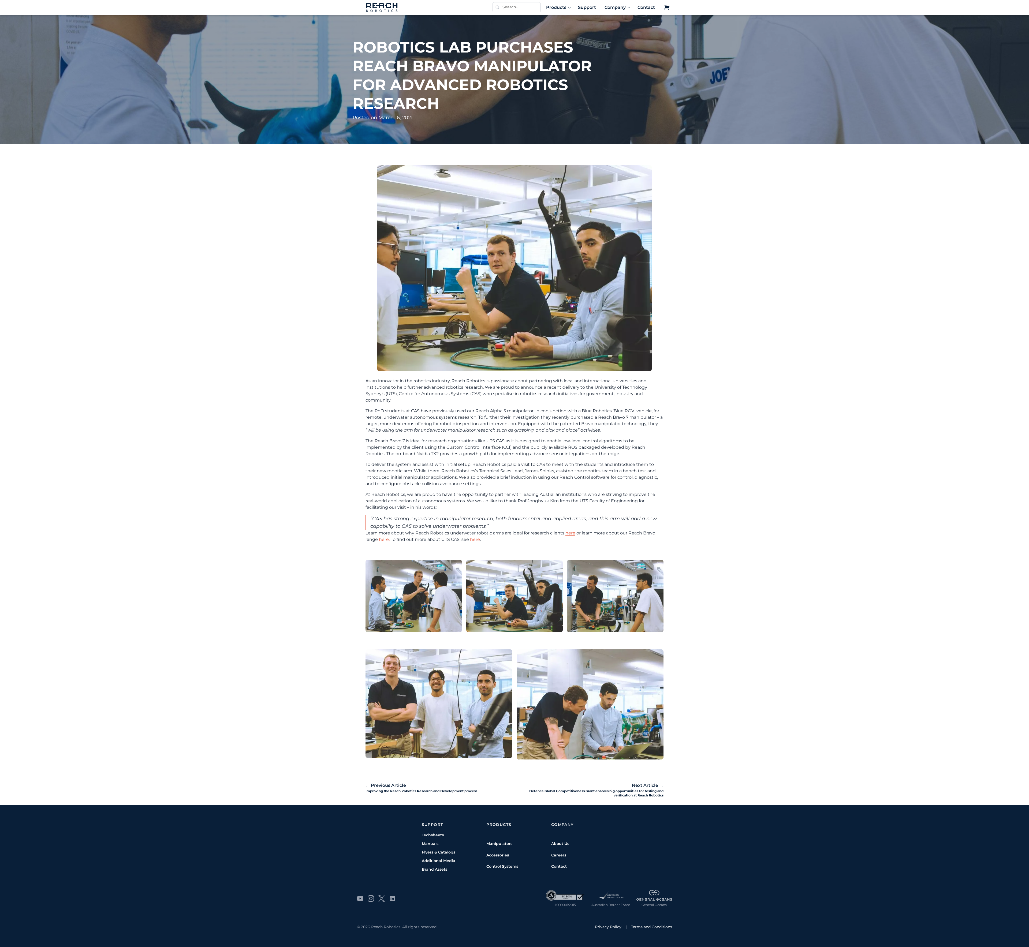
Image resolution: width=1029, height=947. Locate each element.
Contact (646, 7)
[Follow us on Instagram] (371, 898)
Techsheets (433, 835)
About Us (560, 843)
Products (556, 7)
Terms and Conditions (651, 926)
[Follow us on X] (381, 898)
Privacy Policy (608, 926)
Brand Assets (434, 869)
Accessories (497, 855)
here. (384, 539)
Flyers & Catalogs (438, 852)
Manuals (430, 843)
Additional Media (438, 860)
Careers (558, 855)
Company (615, 7)
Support (587, 7)
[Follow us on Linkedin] (392, 898)
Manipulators (499, 843)
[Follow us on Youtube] (360, 898)
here (570, 533)
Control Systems (502, 866)
